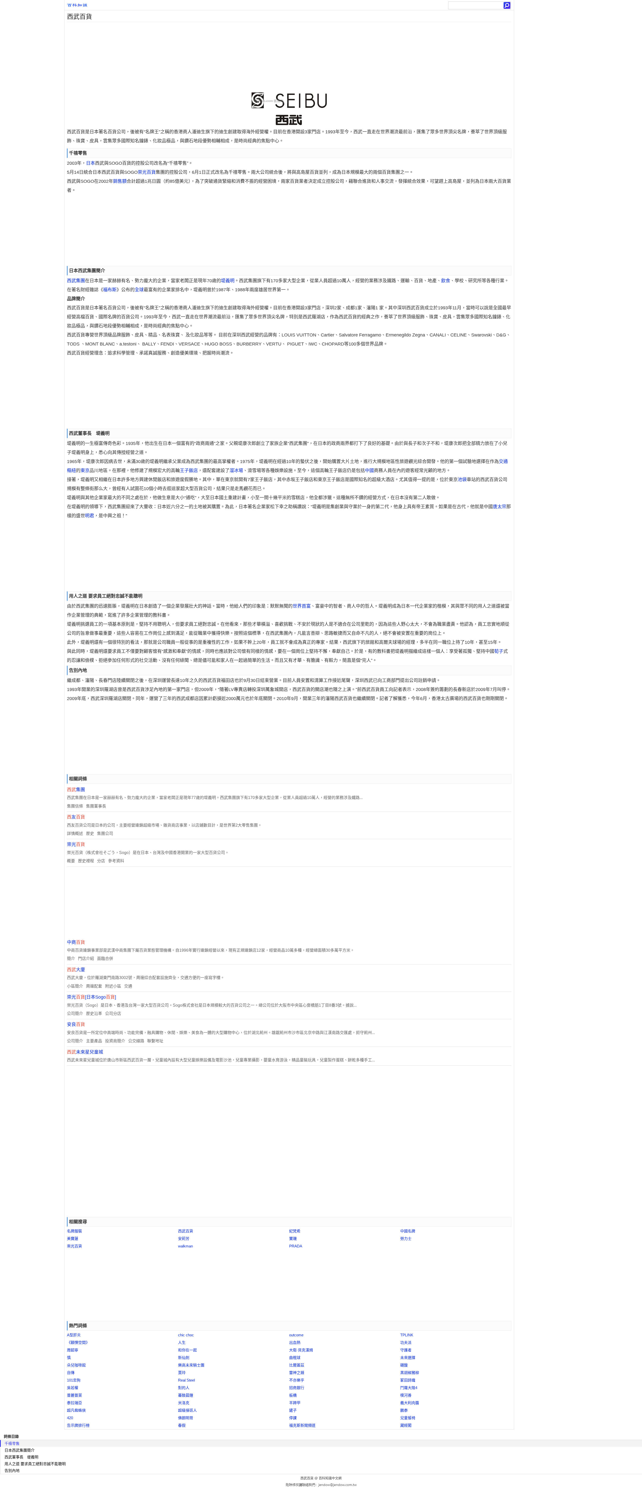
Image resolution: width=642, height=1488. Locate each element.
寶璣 (293, 1238)
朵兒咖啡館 (76, 1365)
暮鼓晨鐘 (185, 1395)
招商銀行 (296, 1388)
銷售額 (120, 181)
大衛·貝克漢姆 (301, 1350)
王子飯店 (189, 470)
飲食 (445, 280)
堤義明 (227, 280)
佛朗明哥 (185, 1418)
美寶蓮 (72, 1238)
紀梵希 (294, 1231)
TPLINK (406, 1335)
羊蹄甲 (294, 1403)
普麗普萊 (74, 1395)
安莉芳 (183, 1238)
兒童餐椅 (407, 1418)
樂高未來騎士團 (191, 1365)
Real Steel (186, 1380)
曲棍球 (294, 1357)
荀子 (498, 651)
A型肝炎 (74, 1335)
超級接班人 (187, 1410)
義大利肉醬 (409, 1403)
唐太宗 (499, 506)
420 (70, 1418)
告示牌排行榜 (78, 1425)
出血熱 (294, 1342)
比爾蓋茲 (296, 1365)
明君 (89, 515)
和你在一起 (187, 1350)
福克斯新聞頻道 (302, 1425)
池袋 (462, 479)
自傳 (70, 1372)
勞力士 (406, 1238)
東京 (85, 470)
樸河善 (406, 1395)
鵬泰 (404, 1410)
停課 (293, 1418)
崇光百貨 (147, 172)
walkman (185, 1246)
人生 (182, 1342)
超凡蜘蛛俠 (76, 1410)
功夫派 (406, 1342)
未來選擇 (407, 1357)
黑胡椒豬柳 (409, 1372)
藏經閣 (406, 1425)
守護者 (406, 1350)
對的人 (183, 1388)
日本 (90, 163)
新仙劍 (183, 1357)
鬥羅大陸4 (408, 1388)
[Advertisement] (214, 57)
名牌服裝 (74, 1231)
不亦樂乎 (296, 1380)
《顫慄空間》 (78, 1342)
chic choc (186, 1335)
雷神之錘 (296, 1372)
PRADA (295, 1246)
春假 (182, 1425)
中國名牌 (407, 1231)
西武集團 (76, 280)
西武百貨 (185, 1231)
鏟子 (293, 1410)
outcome (296, 1335)
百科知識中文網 (330, 1478)
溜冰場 (236, 470)
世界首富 (302, 606)
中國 (369, 470)
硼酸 (404, 1365)
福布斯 (110, 289)
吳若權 (72, 1388)
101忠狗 (74, 1380)
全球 (139, 289)
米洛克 (183, 1403)
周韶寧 (72, 1350)
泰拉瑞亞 (74, 1403)
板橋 (293, 1395)
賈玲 (182, 1372)
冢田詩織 (407, 1380)
